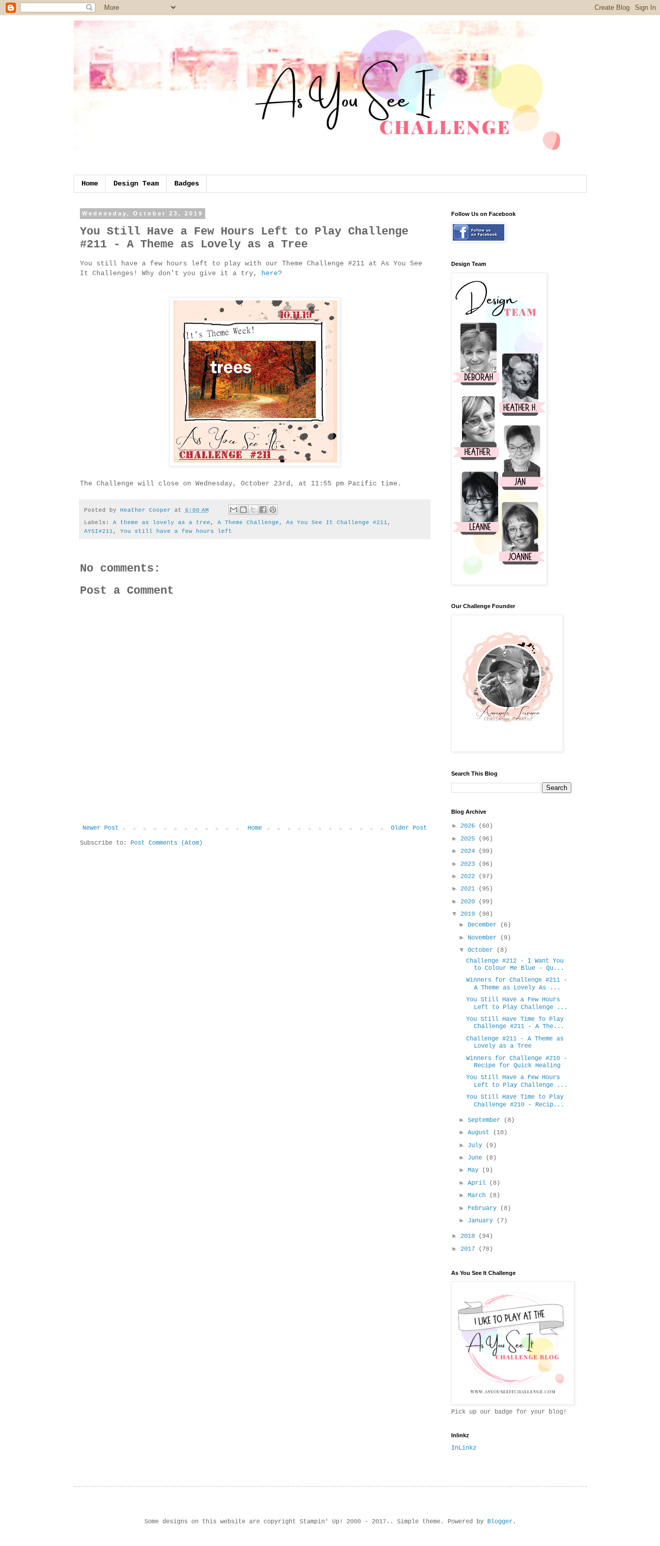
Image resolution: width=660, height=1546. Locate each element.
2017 (469, 1249)
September (486, 1120)
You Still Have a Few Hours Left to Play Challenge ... (517, 1003)
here (269, 273)
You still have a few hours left (176, 531)
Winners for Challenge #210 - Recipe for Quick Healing (516, 1062)
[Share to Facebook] (263, 510)
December (484, 925)
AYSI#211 (98, 531)
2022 (469, 876)
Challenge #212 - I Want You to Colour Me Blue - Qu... (515, 964)
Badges (186, 183)
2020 (469, 901)
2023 (469, 864)
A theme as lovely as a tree (161, 522)
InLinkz (463, 1448)
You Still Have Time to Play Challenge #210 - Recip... (515, 1101)
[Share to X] (253, 510)
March (478, 1195)
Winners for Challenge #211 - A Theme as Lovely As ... (516, 984)
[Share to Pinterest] (273, 510)
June (477, 1158)
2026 (469, 826)
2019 (469, 914)
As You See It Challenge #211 (336, 522)
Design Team (136, 183)
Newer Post (100, 828)
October (482, 950)
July (477, 1145)
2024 (469, 851)
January (482, 1220)
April (478, 1183)
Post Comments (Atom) (166, 843)
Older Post (409, 828)
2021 (469, 889)
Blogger (500, 1521)
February (484, 1208)
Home (89, 183)
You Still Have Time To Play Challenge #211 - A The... (515, 1023)
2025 (469, 839)
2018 (469, 1236)
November (484, 938)
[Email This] (233, 510)
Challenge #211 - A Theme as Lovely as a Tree (515, 1042)
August (480, 1132)
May (475, 1170)
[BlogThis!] (243, 510)
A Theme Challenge (248, 522)
